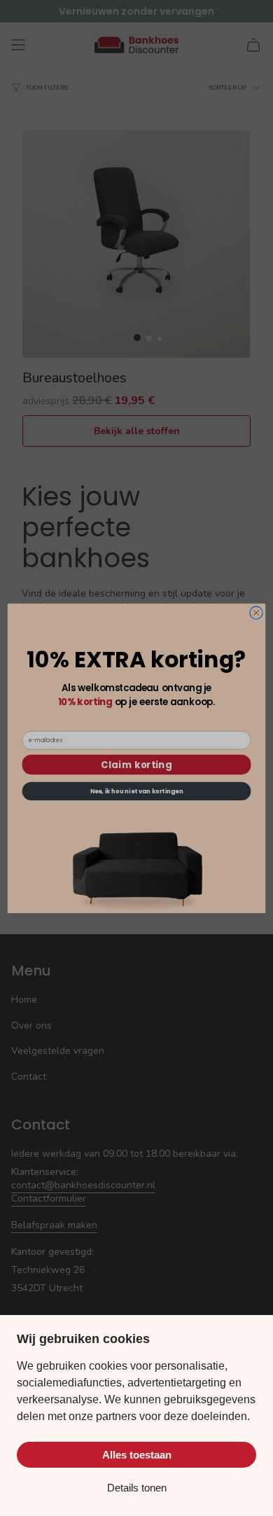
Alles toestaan (137, 1455)
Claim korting (136, 764)
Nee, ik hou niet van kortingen (136, 790)
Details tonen (137, 1488)
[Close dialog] (256, 612)
